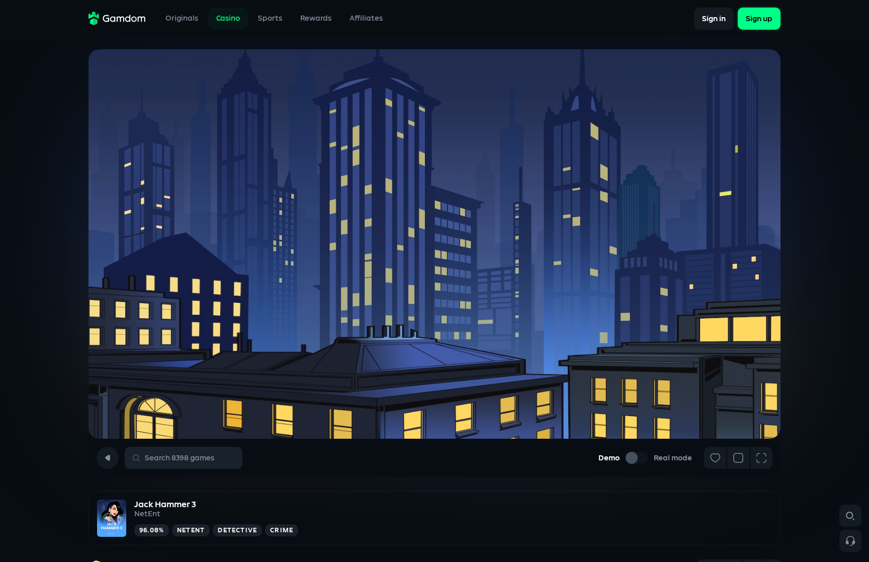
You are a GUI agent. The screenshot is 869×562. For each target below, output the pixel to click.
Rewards (315, 18)
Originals (181, 18)
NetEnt (147, 514)
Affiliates (366, 18)
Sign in (714, 18)
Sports (270, 18)
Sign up (759, 18)
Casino (228, 18)
